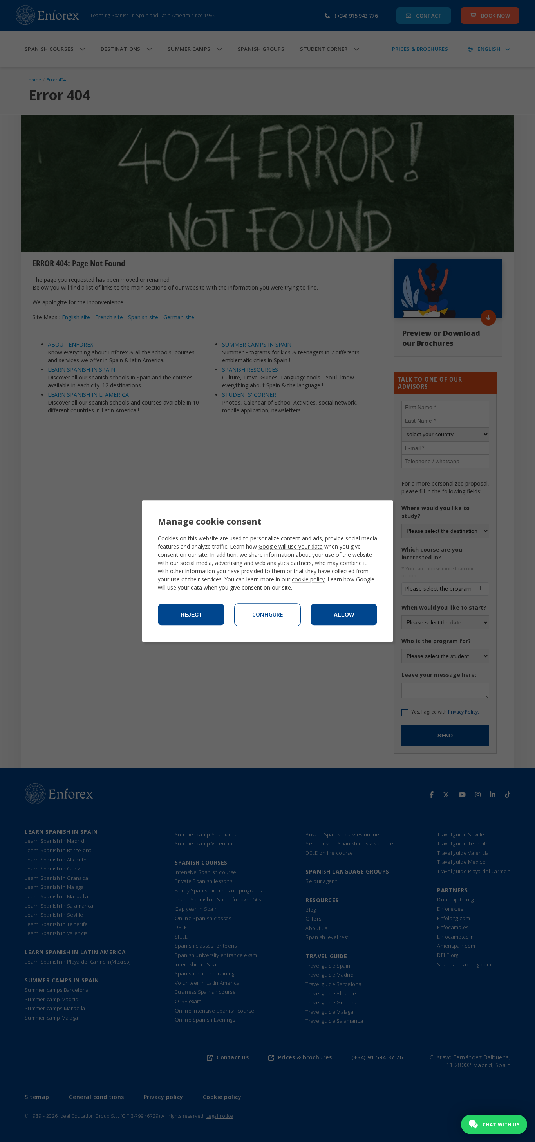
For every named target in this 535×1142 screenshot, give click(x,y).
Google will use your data (290, 546)
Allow (344, 614)
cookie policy (308, 579)
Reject (191, 614)
